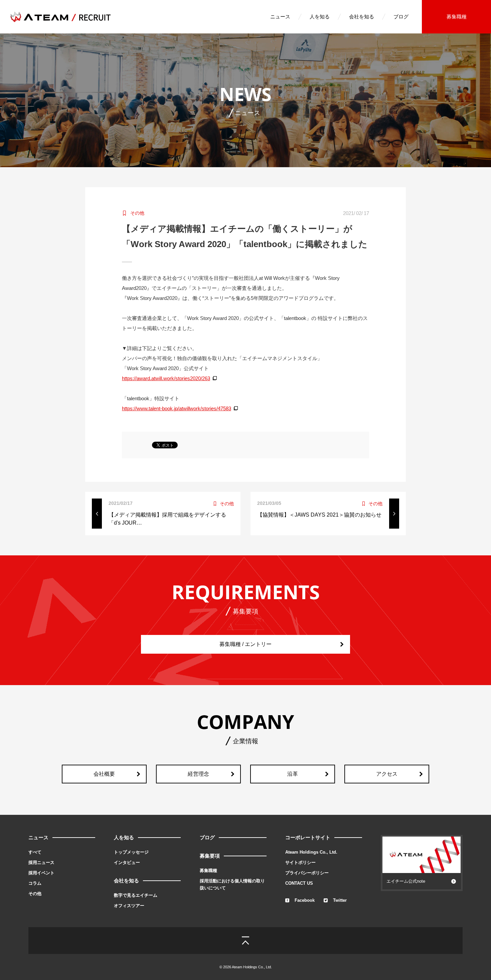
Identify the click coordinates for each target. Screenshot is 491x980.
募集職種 (457, 16)
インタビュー (127, 862)
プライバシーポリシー (307, 872)
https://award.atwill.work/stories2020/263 (166, 378)
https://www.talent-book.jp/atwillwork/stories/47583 (176, 408)
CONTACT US (299, 883)
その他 (34, 893)
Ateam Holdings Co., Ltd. (311, 852)
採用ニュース (41, 862)
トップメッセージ (131, 852)
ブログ (400, 16)
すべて (34, 852)
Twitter (340, 900)
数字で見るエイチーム (135, 895)
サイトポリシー (300, 862)
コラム (34, 883)
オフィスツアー (129, 905)
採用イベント (41, 872)
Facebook (305, 900)
